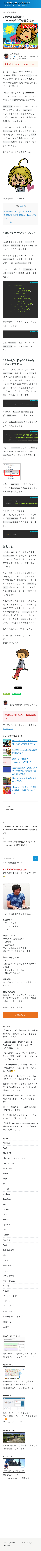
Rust (5, 1245)
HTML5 (6, 1189)
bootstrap (10, 809)
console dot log (17, 2)
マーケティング (10, 1311)
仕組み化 (7, 1322)
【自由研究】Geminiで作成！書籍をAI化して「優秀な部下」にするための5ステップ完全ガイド (20, 1056)
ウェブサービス (10, 1276)
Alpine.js (6, 1143)
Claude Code (8, 1163)
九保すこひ (14, 56)
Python (6, 1235)
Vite (4, 1255)
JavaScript (7, 1199)
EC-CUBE (7, 1168)
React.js (6, 1240)
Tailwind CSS (8, 1250)
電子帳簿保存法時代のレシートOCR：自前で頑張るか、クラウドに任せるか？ (20, 1098)
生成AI (6, 1327)
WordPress (8, 1265)
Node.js (6, 1219)
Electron (6, 1174)
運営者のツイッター (12, 1475)
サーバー (7, 1286)
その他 (6, 1291)
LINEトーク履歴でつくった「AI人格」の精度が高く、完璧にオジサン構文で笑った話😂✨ (20, 1068)
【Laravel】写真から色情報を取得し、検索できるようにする (25, 790)
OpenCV (6, 1225)
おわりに (8, 222)
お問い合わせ (20, 1015)
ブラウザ (7, 1306)
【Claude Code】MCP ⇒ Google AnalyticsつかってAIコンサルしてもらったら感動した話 (19, 1045)
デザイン (7, 1301)
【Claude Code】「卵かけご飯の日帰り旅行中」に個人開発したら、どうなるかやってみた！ (20, 1033)
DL (31, 282)
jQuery (6, 1204)
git (4, 1184)
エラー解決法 (9, 1281)
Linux (5, 1214)
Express (6, 1179)
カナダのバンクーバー (13, 982)
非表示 (22, 206)
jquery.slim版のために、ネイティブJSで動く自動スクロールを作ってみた (25, 771)
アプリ (6, 1271)
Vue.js (5, 1260)
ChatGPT (7, 1153)
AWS (5, 1148)
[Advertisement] (20, 1506)
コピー (35, 282)
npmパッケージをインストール (17, 212)
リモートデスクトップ (13, 1317)
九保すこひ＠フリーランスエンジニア (22, 64)
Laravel (8, 806)
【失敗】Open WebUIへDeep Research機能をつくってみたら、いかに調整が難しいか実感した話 (20, 1126)
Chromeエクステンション (14, 1158)
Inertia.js (6, 1194)
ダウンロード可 (10, 1296)
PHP (5, 1230)
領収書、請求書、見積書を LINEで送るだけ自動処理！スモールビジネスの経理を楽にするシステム (20, 1087)
